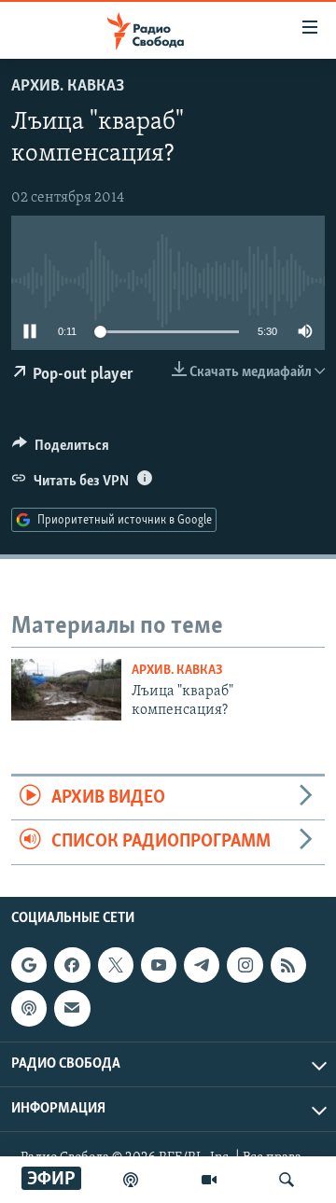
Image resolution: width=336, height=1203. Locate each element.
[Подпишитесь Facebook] (72, 965)
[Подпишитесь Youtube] (158, 965)
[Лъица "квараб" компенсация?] (66, 689)
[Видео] (209, 1179)
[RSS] (288, 965)
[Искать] (287, 1179)
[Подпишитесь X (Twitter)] (115, 965)
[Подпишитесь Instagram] (244, 965)
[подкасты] (131, 1179)
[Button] (60, 450)
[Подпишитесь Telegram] (201, 965)
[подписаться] (72, 1008)
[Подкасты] (29, 1008)
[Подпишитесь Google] (29, 965)
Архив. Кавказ (67, 86)
